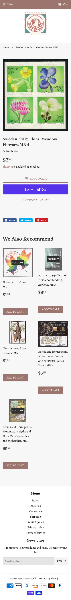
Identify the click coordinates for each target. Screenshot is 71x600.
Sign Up (61, 561)
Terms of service (35, 533)
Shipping (8, 167)
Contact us (35, 511)
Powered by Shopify (48, 578)
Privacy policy (35, 527)
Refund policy (35, 522)
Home (6, 47)
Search (35, 501)
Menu (10, 4)
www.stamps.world (26, 578)
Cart (65, 4)
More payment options (35, 200)
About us (35, 506)
